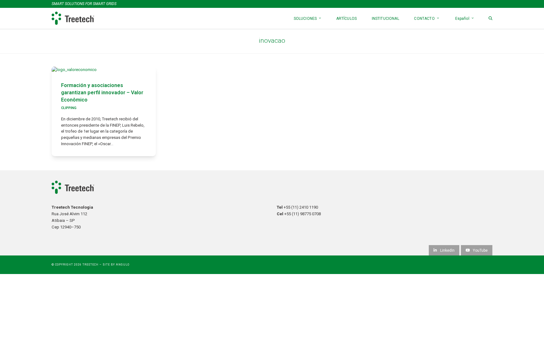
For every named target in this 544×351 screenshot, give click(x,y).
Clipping (68, 108)
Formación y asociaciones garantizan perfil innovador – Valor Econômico (102, 92)
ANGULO (122, 264)
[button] (490, 18)
